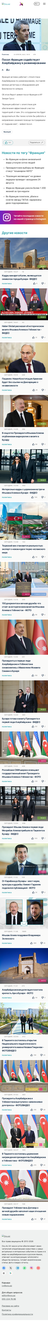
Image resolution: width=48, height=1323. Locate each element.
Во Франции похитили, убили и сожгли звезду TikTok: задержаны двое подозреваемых (23, 199)
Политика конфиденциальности (17, 1314)
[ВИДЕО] (24, 253)
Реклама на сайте (10, 1306)
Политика (7, 284)
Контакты (6, 1310)
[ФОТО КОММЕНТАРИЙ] (24, 521)
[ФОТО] (24, 747)
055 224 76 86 (9, 1299)
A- (3, 70)
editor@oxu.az (8, 1295)
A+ (8, 69)
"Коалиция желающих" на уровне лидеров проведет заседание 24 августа (23, 179)
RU (36, 4)
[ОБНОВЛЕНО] (24, 1018)
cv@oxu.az (7, 1285)
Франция (7, 132)
